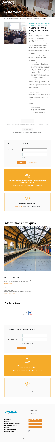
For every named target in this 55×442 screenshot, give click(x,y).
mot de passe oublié (36, 185)
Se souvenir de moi (28, 157)
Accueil (6, 18)
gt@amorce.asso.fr (8, 283)
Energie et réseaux (13, 18)
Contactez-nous (18, 206)
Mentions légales (22, 438)
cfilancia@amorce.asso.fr (10, 293)
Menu (51, 2)
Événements (23, 18)
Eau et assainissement (10, 425)
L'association (7, 419)
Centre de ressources (10, 429)
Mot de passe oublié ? (33, 162)
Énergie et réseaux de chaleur (12, 423)
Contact (8, 274)
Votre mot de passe (13, 154)
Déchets (6, 421)
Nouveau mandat (9, 431)
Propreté (6, 427)
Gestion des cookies (32, 438)
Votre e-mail (11, 149)
